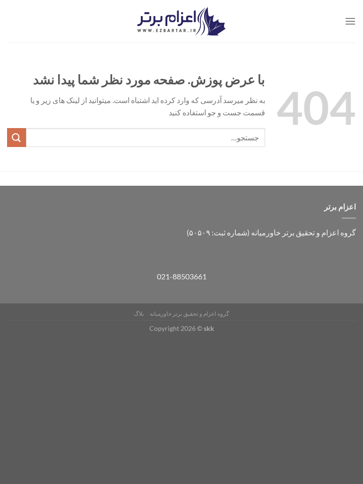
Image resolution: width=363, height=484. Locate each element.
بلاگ (139, 313)
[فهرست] (350, 21)
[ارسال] (16, 137)
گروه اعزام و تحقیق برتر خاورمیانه (189, 313)
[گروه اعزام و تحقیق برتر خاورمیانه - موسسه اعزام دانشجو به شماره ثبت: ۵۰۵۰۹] (181, 21)
